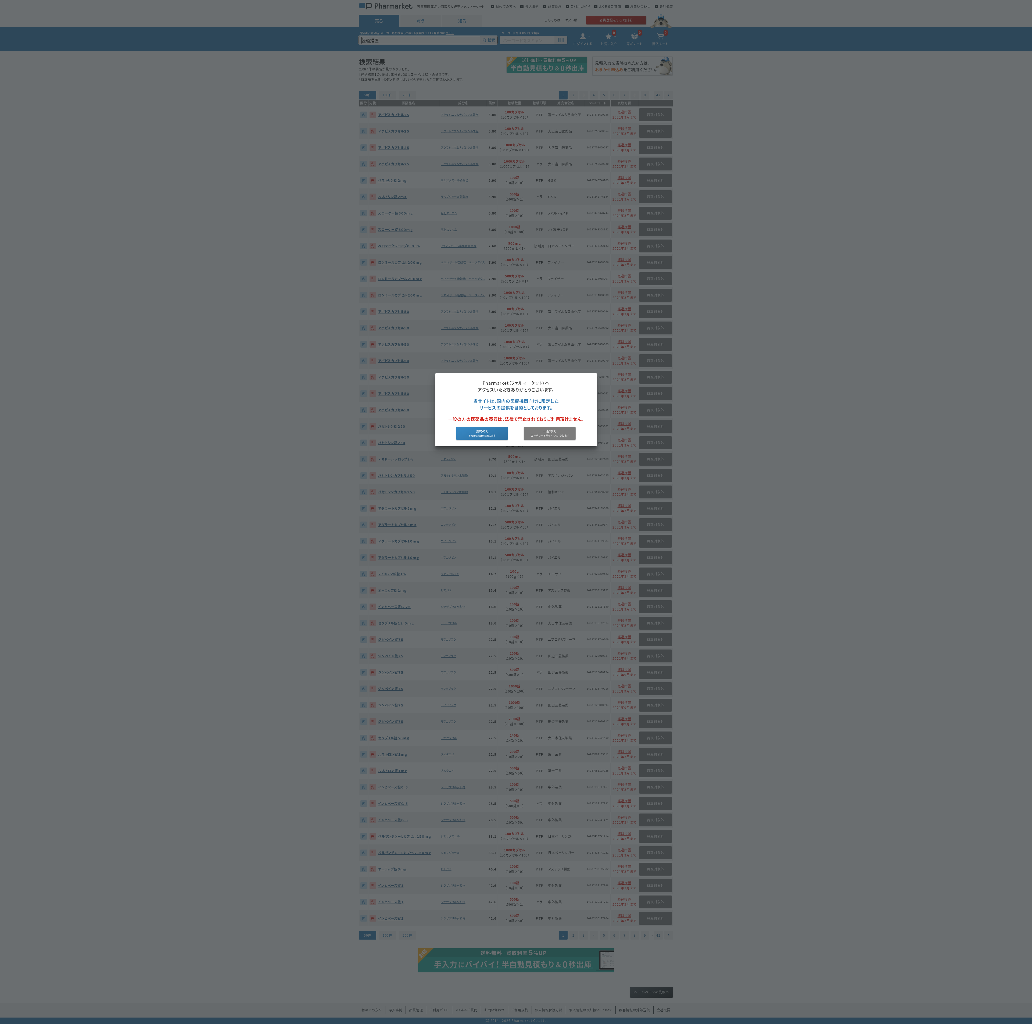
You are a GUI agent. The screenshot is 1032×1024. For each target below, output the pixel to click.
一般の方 (550, 431)
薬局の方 (482, 431)
